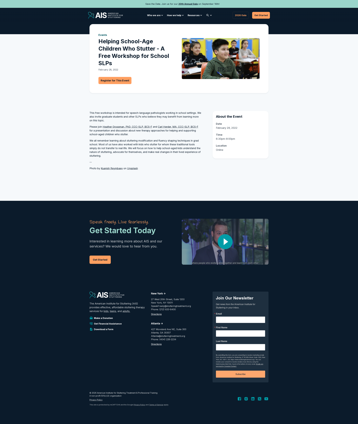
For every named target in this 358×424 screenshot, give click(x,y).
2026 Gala (240, 15)
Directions (156, 314)
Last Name (221, 341)
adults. (126, 311)
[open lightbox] (225, 242)
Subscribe (240, 374)
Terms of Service (156, 405)
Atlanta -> (157, 323)
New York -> (158, 293)
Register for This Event (115, 80)
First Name (221, 327)
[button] (154, 15)
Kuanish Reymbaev (112, 168)
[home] (105, 15)
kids (106, 311)
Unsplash (132, 168)
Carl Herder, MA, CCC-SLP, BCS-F (178, 126)
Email (219, 314)
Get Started (261, 15)
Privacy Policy (96, 400)
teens (113, 311)
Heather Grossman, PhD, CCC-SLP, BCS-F (127, 126)
